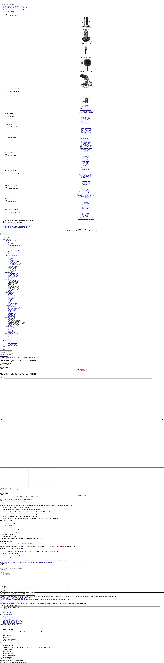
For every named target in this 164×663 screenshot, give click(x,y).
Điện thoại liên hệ (4, 567)
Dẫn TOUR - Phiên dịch (13, 281)
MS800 (7, 490)
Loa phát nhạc (11, 319)
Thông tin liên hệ (23, 227)
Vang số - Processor (12, 310)
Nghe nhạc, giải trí (12, 267)
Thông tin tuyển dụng (26, 226)
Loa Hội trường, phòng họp (14, 308)
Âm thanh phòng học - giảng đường (16, 339)
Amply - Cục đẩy (11, 314)
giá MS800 (29, 562)
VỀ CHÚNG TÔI (6, 238)
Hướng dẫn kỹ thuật (12, 343)
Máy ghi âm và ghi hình (13, 289)
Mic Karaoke (10, 328)
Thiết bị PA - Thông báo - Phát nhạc (16, 323)
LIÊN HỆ (5, 346)
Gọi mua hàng (6, 353)
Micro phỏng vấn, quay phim (14, 252)
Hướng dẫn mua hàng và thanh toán (12, 617)
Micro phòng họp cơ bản (13, 262)
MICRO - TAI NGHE (7, 239)
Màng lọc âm (11, 298)
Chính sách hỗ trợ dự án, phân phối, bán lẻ (13, 621)
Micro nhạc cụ (11, 254)
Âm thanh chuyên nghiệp (10, 170)
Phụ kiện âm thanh (9, 152)
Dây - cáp (10, 300)
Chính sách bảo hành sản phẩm (11, 622)
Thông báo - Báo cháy (10, 185)
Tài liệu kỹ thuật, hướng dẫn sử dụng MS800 (43, 562)
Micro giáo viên (11, 335)
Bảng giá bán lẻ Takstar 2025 (10, 616)
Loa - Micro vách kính (12, 278)
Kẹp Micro (10, 294)
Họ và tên (2, 564)
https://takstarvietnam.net (49, 560)
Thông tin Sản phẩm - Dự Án (11, 224)
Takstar (17, 505)
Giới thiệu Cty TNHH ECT (21, 7)
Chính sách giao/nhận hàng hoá (11, 619)
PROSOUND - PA (7, 305)
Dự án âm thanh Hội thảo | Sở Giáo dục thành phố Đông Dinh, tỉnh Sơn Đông (17, 595)
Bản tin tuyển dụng (8, 611)
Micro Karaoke (11, 243)
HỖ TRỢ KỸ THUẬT (7, 340)
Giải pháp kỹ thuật (12, 344)
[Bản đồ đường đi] (7, 640)
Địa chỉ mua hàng (4, 356)
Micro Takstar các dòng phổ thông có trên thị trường (11, 602)
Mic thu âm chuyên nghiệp (14, 245)
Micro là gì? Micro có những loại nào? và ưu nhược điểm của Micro (15, 598)
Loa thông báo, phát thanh (14, 321)
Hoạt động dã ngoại (12, 276)
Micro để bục (11, 260)
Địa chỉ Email (3, 569)
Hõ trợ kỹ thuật (8, 225)
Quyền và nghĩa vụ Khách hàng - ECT (12, 620)
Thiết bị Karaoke (11, 332)
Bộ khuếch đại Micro (12, 283)
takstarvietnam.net (12, 639)
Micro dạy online (11, 337)
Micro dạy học (11, 258)
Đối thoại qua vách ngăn (13, 287)
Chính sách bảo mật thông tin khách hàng (13, 623)
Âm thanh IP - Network (13, 325)
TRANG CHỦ (23, 6)
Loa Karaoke (11, 330)
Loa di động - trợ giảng (10, 124)
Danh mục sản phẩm (21, 9)
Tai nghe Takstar (9, 113)
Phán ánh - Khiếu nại (8, 612)
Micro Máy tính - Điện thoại (14, 250)
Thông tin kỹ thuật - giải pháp (27, 220)
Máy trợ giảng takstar (12, 274)
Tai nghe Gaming (11, 271)
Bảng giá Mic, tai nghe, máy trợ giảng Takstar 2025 (15, 562)
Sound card (10, 285)
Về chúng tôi (6, 608)
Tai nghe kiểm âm (12, 269)
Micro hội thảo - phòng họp (11, 88)
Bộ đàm (9, 291)
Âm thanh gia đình (9, 198)
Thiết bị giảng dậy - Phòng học (12, 209)
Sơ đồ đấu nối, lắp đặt (13, 341)
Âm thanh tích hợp (9, 135)
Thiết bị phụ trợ (11, 316)
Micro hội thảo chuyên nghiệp (14, 264)
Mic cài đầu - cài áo (12, 304)
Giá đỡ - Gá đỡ (11, 296)
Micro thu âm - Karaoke (10, 12)
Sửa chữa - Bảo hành (13, 345)
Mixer (9, 312)
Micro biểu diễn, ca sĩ (12, 248)
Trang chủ (2, 357)
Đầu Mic (9, 302)
